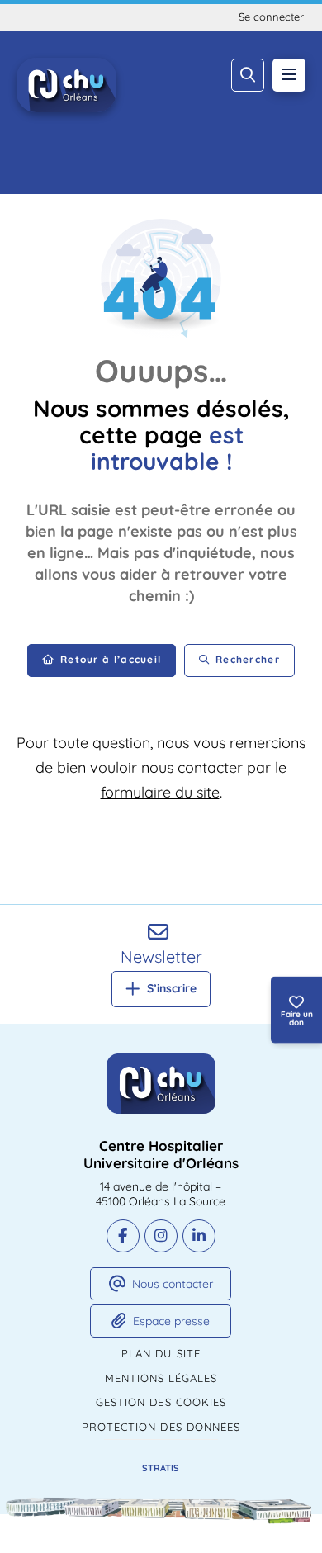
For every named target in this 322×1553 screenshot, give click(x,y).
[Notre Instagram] (161, 1235)
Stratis (160, 1468)
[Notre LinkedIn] (198, 1235)
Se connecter (271, 16)
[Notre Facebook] (123, 1235)
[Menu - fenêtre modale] (288, 75)
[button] (247, 75)
